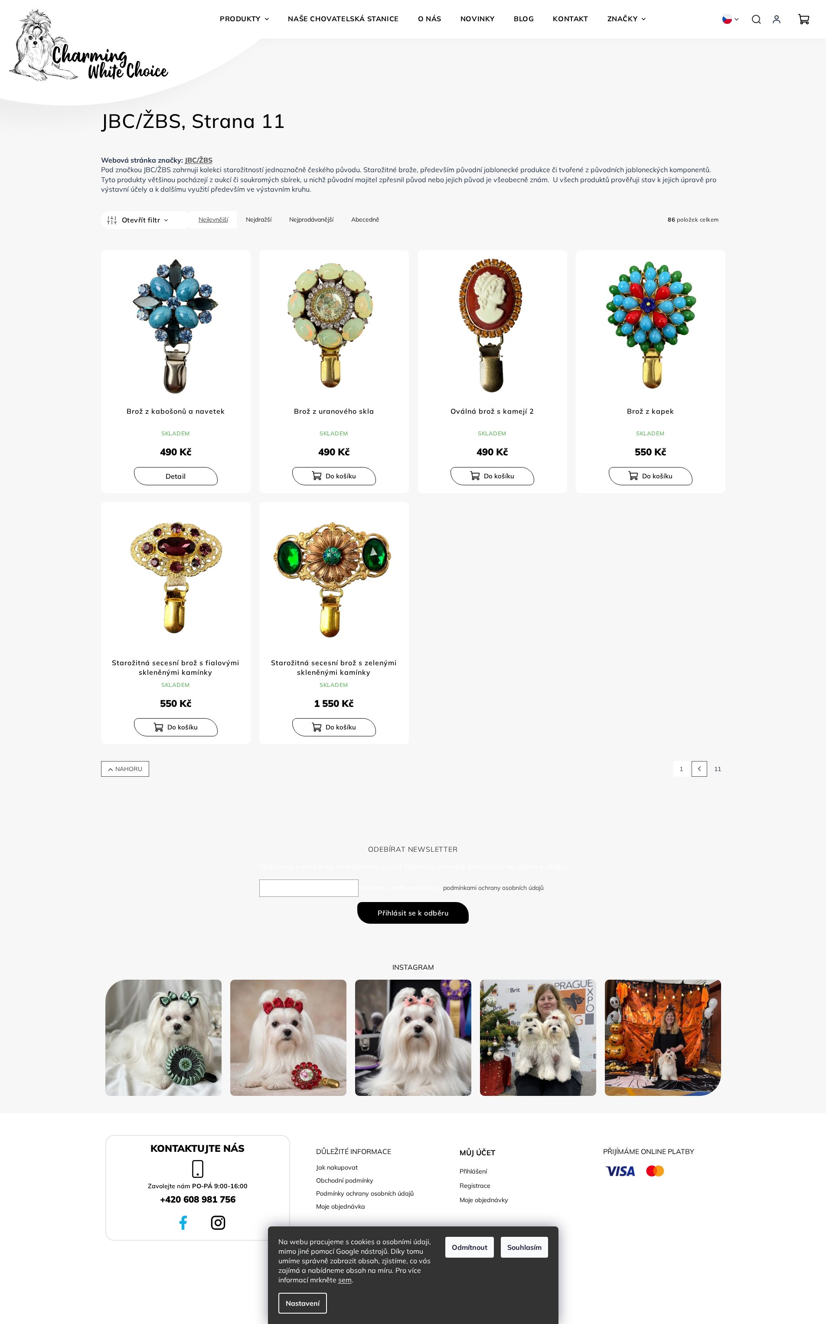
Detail (176, 476)
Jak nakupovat (337, 1167)
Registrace (475, 1186)
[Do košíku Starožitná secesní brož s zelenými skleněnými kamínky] (334, 727)
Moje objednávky (484, 1200)
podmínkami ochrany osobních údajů (493, 888)
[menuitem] (244, 18)
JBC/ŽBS (198, 160)
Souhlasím (524, 1247)
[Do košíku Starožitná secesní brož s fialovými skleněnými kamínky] (176, 727)
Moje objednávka (340, 1206)
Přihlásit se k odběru (413, 913)
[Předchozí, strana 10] (699, 769)
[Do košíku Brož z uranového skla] (334, 476)
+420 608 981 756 (197, 1199)
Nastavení (303, 1303)
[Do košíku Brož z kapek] (650, 476)
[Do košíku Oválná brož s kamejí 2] (492, 476)
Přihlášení (473, 1171)
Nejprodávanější (311, 219)
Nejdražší (258, 219)
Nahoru (128, 769)
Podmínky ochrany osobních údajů (365, 1193)
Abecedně (365, 219)
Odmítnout (469, 1247)
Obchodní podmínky (344, 1180)
